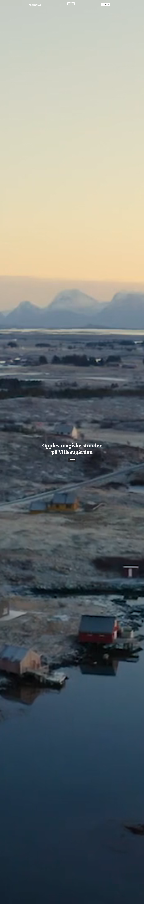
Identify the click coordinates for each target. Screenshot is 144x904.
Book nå (72, 460)
